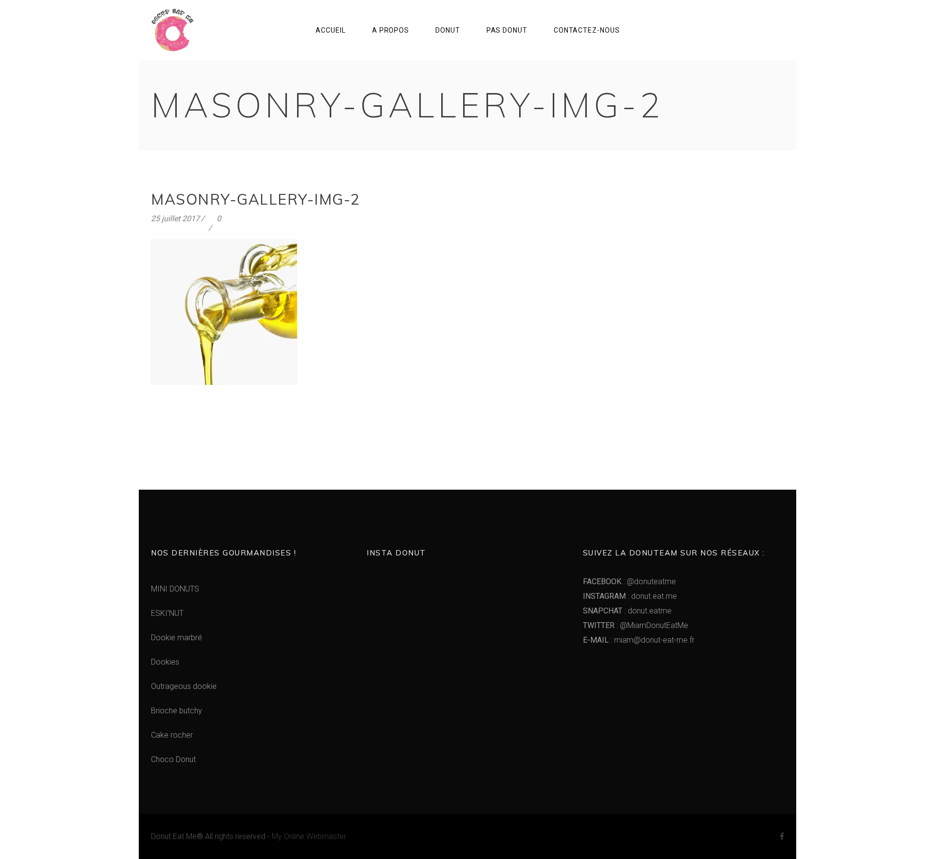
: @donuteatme (629, 581)
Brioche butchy (176, 710)
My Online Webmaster (309, 836)
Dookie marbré (176, 637)
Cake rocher (172, 735)
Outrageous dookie (184, 686)
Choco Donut (173, 759)
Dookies (165, 662)
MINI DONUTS (175, 588)
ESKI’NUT (167, 613)
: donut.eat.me (630, 596)
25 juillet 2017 (175, 218)
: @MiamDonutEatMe (635, 625)
